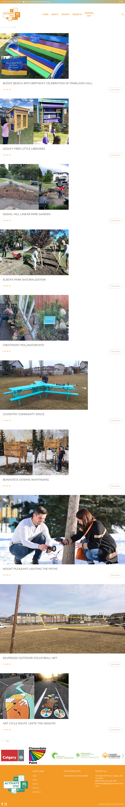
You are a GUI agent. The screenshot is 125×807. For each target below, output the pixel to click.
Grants (65, 14)
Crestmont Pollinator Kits (23, 345)
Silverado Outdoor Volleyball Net (30, 658)
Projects (77, 14)
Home (45, 14)
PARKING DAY (89, 14)
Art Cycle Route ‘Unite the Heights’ (29, 723)
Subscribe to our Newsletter (76, 776)
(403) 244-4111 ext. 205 (12, 2)
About (54, 14)
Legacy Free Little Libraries (24, 149)
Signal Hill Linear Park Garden (27, 214)
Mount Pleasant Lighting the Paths (30, 569)
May (11, 27)
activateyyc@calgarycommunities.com (37, 2)
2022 (7, 27)
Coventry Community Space (23, 414)
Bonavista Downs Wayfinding (26, 480)
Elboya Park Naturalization (24, 280)
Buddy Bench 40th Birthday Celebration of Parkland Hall (48, 83)
